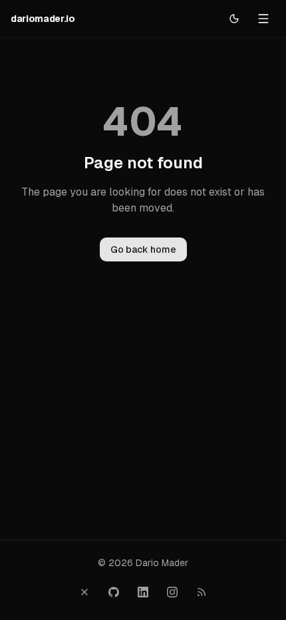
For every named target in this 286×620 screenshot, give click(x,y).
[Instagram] (172, 592)
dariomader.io (42, 19)
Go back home (143, 249)
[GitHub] (114, 592)
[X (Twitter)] (84, 592)
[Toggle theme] (234, 19)
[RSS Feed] (202, 592)
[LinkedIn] (143, 592)
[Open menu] (263, 19)
